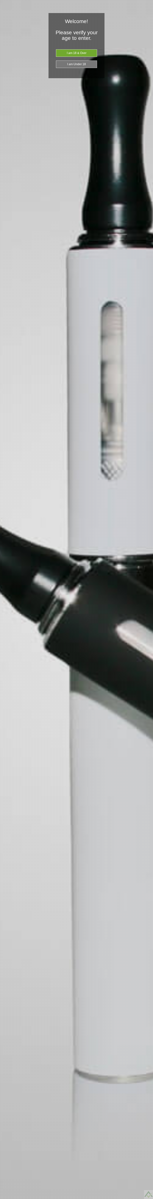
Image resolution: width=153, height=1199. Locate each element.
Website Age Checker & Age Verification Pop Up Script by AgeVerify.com (148, 1198)
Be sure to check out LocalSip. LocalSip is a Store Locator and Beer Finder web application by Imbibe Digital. (146, 1198)
